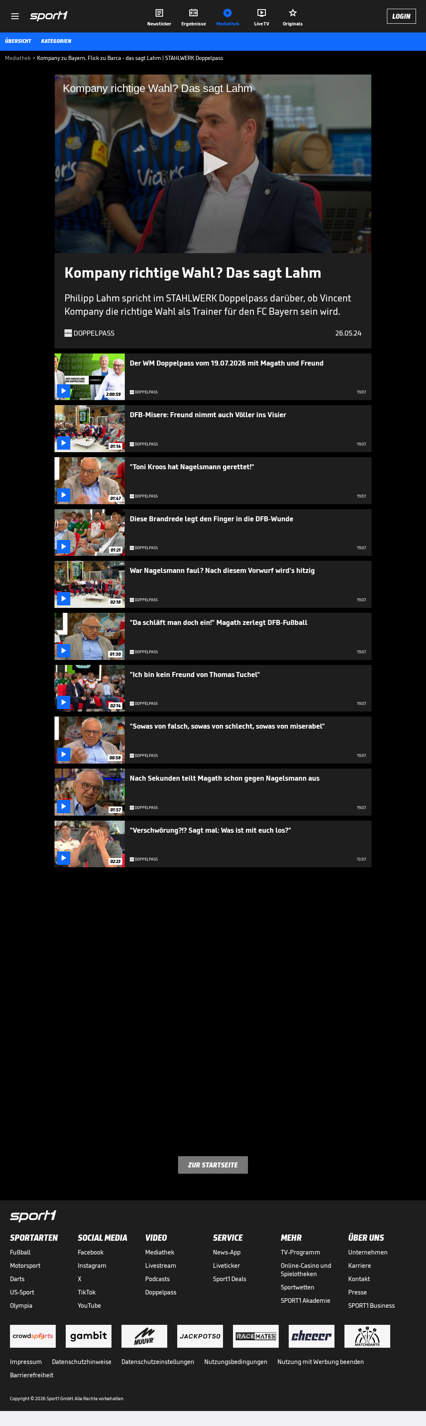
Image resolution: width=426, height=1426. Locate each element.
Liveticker (226, 1265)
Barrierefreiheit (31, 1375)
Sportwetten (298, 1287)
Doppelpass (160, 1292)
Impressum (26, 1362)
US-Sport (22, 1292)
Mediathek (159, 1252)
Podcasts (157, 1279)
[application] (213, 164)
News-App (226, 1252)
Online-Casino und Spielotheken (306, 1270)
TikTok (87, 1292)
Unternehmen (368, 1252)
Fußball (20, 1252)
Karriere (359, 1265)
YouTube (89, 1305)
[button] (213, 163)
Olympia (21, 1305)
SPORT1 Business (371, 1305)
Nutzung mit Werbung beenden (320, 1362)
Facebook (91, 1252)
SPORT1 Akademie (305, 1300)
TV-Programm (300, 1252)
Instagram (92, 1265)
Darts (17, 1279)
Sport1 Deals (229, 1279)
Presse (357, 1292)
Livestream (160, 1265)
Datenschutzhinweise (81, 1362)
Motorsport (25, 1265)
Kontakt (359, 1279)
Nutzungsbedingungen (235, 1362)
